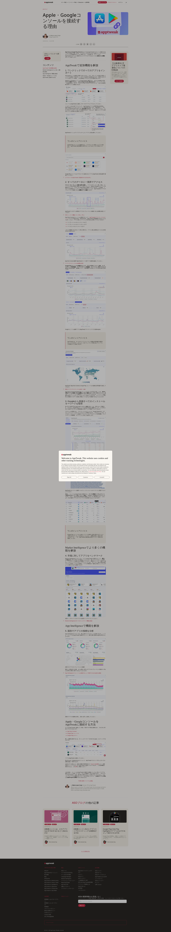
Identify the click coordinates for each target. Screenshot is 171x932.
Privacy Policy (98, 471)
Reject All (69, 477)
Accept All (102, 477)
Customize (85, 477)
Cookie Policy (91, 471)
